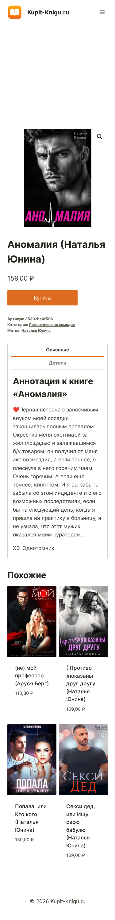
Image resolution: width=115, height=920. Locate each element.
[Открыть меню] (102, 12)
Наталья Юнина (36, 330)
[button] (99, 136)
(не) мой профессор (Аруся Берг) (32, 676)
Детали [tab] (57, 363)
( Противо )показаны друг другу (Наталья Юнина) (80, 683)
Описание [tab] (57, 350)
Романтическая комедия (52, 324)
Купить (42, 298)
